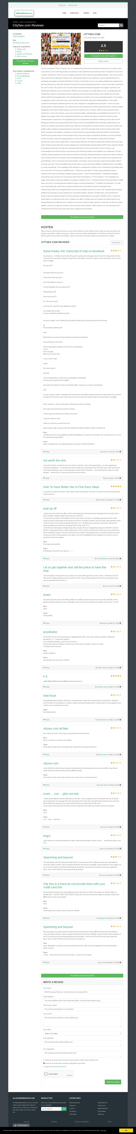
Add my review (112, 1082)
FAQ (109, 1122)
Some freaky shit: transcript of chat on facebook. (74, 251)
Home (64, 13)
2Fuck (19, 78)
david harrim (103, 785)
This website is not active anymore (25, 62)
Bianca (104, 623)
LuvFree (72, 1108)
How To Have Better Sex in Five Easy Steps (71, 487)
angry (46, 835)
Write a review (22, 56)
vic (103, 849)
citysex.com (50, 763)
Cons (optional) (48, 1049)
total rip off (49, 508)
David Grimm (102, 720)
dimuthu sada (102, 687)
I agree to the (55, 1066)
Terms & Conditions (82, 1122)
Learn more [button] (103, 1130)
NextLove (101, 1114)
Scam (47, 594)
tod (107, 478)
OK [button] (126, 1130)
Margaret (102, 918)
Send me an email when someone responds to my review (65, 1063)
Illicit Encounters (74, 1102)
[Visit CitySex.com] (61, 49)
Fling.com (62, 5)
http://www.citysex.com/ (21, 43)
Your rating (47, 1029)
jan (106, 586)
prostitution (50, 632)
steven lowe (103, 754)
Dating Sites (74, 13)
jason (105, 827)
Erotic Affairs (102, 1111)
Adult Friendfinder (23, 74)
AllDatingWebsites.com (24, 13)
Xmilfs (19, 83)
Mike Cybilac (102, 668)
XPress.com (72, 5)
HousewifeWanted (23, 76)
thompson (101, 500)
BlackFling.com (102, 1102)
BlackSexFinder (103, 1108)
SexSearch (72, 1111)
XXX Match (72, 1114)
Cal (101, 962)
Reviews (86, 13)
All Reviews (116, 242)
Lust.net (19, 81)
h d (45, 676)
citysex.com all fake (55, 728)
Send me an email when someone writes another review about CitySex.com (71, 1060)
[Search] (121, 25)
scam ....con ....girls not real (60, 793)
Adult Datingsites (28, 22)
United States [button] (22, 1125)
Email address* (48, 997)
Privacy (54, 1122)
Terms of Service (60, 1066)
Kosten (19, 51)
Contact (26, 1122)
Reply (47, 452)
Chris (105, 452)
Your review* (47, 1014)
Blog (94, 13)
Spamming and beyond (58, 857)
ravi (103, 875)
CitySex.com (21, 49)
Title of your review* (50, 1005)
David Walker (102, 558)
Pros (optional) (48, 1038)
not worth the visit (54, 460)
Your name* (47, 988)
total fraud (49, 695)
